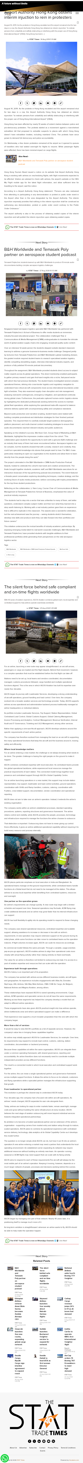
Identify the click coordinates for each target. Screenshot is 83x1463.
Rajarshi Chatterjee (68, 1349)
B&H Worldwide (11, 549)
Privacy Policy (53, 1448)
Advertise (23, 1448)
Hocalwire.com (74, 1460)
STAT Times (18, 1292)
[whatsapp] (34, 103)
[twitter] (27, 103)
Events (42, 1451)
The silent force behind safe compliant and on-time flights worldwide (40, 589)
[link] (61, 103)
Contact (42, 1448)
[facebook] (20, 103)
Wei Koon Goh (64, 549)
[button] (41, 22)
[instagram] (43, 1441)
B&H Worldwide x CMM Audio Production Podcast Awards (37, 549)
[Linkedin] (40, 103)
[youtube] (48, 1441)
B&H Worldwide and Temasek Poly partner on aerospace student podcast (40, 252)
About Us (13, 1448)
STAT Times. (21, 1460)
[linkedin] (39, 1441)
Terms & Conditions (68, 1448)
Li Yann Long (10, 555)
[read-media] (11, 160)
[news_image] (10, 1268)
